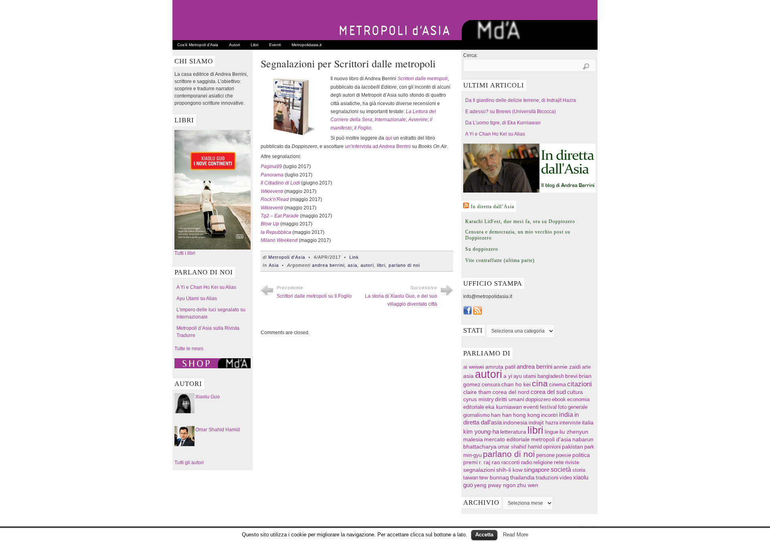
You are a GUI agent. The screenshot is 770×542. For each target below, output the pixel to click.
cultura (575, 392)
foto (562, 407)
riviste (572, 462)
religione (543, 462)
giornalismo (476, 415)
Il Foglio (362, 128)
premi (470, 462)
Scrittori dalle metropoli (422, 78)
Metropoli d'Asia (286, 257)
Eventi (275, 45)
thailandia (522, 477)
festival (548, 407)
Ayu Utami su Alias (196, 298)
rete (559, 462)
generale (578, 407)
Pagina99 (271, 166)
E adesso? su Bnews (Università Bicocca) (510, 111)
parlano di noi (404, 265)
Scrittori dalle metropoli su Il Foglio (314, 296)
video (565, 478)
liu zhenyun (573, 432)
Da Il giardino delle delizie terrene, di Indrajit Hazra (520, 100)
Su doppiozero (481, 249)
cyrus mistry (478, 399)
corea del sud (548, 392)
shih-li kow (509, 470)
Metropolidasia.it (307, 45)
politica (581, 455)
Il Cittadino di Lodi (280, 183)
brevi (571, 376)
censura (491, 385)
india (566, 414)
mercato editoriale (507, 439)
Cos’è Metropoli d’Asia (197, 45)
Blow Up (270, 224)
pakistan (572, 447)
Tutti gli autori (189, 462)
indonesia (515, 422)
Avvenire (418, 119)
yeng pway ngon (495, 485)
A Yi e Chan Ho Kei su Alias (206, 287)
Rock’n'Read (275, 199)
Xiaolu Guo (207, 397)
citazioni (579, 384)
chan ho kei (516, 384)
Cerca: (470, 55)
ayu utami (524, 376)
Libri (254, 45)
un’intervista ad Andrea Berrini (378, 146)
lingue (551, 432)
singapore (536, 470)
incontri (549, 415)
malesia (473, 439)
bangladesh (550, 376)
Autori (234, 45)
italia (588, 423)
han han (501, 415)
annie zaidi (567, 366)
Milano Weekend (279, 240)
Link (354, 257)
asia (352, 265)
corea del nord (510, 392)
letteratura (513, 432)
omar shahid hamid (520, 447)
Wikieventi (272, 191)
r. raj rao (489, 462)
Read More (515, 535)
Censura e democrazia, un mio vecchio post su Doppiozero (517, 235)
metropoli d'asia (551, 439)
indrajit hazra (543, 423)
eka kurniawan (503, 407)
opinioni (552, 447)
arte (586, 367)
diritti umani (509, 399)
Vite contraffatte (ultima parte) (500, 260)
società (561, 469)
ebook (559, 399)
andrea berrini (328, 265)
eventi (531, 407)
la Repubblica (276, 232)
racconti (510, 462)
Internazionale (390, 119)
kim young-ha (481, 431)
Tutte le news (188, 348)
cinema (557, 385)
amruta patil (500, 367)
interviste (570, 423)
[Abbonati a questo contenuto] (466, 205)
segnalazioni (479, 470)
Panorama (272, 175)
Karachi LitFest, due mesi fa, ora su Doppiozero (520, 221)
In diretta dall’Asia (492, 206)
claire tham (477, 392)
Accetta (484, 535)
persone (545, 455)
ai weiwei (473, 367)
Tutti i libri (184, 253)
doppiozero (538, 399)
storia (578, 470)
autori (367, 265)
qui (388, 138)
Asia (274, 265)
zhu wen (527, 485)
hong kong (526, 415)
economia (578, 399)
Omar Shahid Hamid (217, 429)
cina (540, 383)
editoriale (473, 407)
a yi (507, 376)
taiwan (470, 478)
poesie (563, 455)
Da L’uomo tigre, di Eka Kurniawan (503, 123)
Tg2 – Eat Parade (280, 216)
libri (381, 265)
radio (526, 462)
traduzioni (547, 478)
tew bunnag (494, 477)
